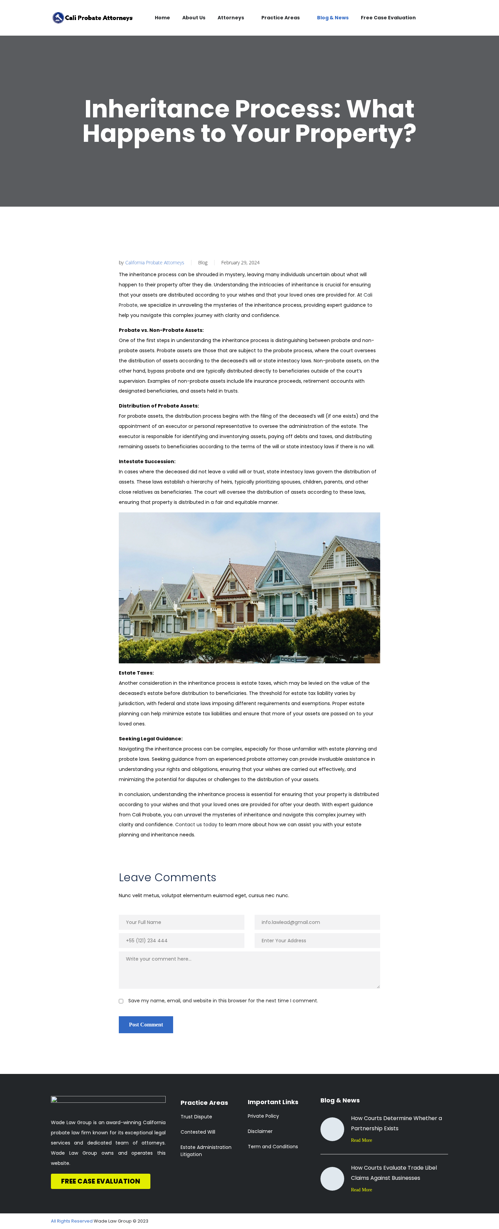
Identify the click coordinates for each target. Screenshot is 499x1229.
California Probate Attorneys (154, 262)
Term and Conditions (273, 1146)
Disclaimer (260, 1131)
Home (162, 17)
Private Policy (263, 1116)
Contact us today (196, 824)
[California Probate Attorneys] (92, 17)
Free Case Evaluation (388, 17)
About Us (193, 17)
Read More (361, 1140)
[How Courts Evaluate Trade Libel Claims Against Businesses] (332, 1179)
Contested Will (198, 1132)
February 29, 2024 (240, 262)
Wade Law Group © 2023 (121, 1221)
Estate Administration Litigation (206, 1151)
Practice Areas (280, 17)
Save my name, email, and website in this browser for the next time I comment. (223, 1000)
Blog (202, 262)
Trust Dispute (196, 1116)
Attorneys (231, 17)
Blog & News (333, 17)
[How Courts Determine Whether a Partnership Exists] (332, 1129)
